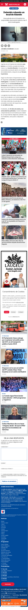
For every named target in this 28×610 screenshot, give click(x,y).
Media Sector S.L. (16, 316)
